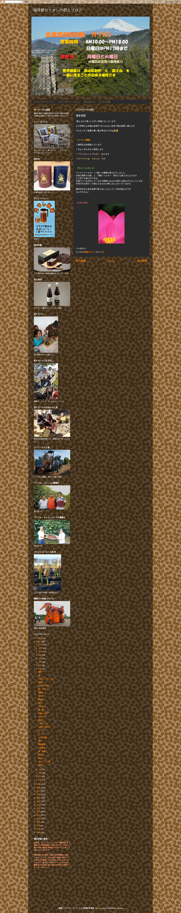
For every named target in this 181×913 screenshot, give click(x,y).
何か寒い (41, 696)
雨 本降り (42, 751)
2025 (39, 642)
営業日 (40, 755)
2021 (39, 794)
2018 (39, 805)
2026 (39, 638)
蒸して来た (42, 689)
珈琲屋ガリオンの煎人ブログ (57, 10)
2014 (39, 818)
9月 (40, 655)
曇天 (40, 703)
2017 (39, 808)
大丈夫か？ (42, 717)
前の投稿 (142, 260)
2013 (39, 822)
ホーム (111, 260)
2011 (39, 829)
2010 (39, 832)
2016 (39, 812)
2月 (40, 776)
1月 (40, 780)
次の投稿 (81, 260)
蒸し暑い (41, 710)
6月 (40, 665)
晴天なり (41, 758)
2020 (39, 798)
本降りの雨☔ (43, 713)
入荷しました (43, 724)
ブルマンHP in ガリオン (69, 102)
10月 (41, 652)
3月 (40, 773)
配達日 (40, 699)
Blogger (120, 908)
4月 (40, 769)
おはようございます (46, 679)
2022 (39, 791)
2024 (39, 784)
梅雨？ (40, 672)
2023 (39, 787)
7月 (40, 662)
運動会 (40, 693)
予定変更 (41, 748)
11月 (41, 648)
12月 (41, 645)
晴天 (40, 741)
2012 (39, 826)
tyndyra (98, 908)
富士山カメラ (89, 102)
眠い (40, 675)
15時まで (41, 706)
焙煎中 (40, 682)
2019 (39, 801)
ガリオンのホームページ (44, 102)
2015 (39, 815)
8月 (40, 658)
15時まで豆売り (44, 686)
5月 (40, 669)
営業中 (40, 765)
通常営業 (41, 744)
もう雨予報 (42, 737)
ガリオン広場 (104, 102)
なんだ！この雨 (44, 762)
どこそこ (41, 734)
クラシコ (41, 731)
